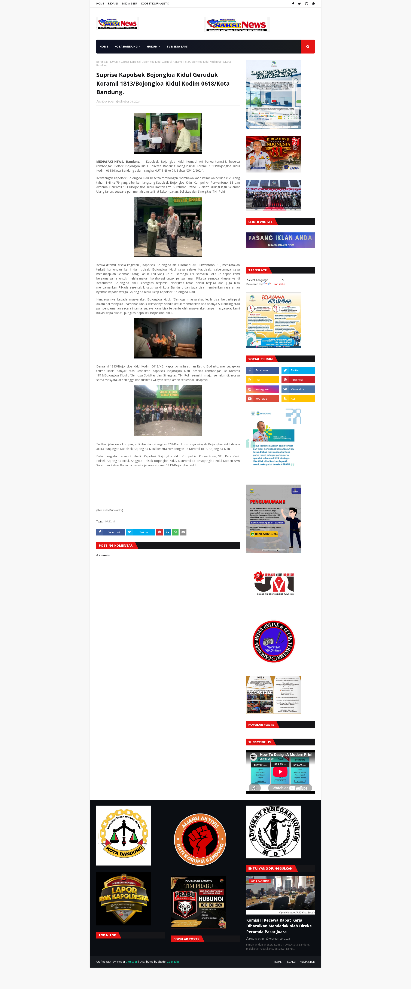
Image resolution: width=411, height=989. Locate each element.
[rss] (262, 379)
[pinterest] (313, 3)
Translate (278, 284)
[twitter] (299, 3)
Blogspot (131, 962)
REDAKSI (113, 3)
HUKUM (113, 62)
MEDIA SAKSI (106, 101)
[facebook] (293, 3)
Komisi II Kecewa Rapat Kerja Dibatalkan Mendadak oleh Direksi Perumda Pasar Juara (279, 926)
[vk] (298, 389)
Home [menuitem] (104, 46)
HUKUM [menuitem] (152, 46)
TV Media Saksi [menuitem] (178, 46)
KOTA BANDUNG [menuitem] (126, 46)
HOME (100, 3)
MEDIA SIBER (129, 3)
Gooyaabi (173, 962)
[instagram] (306, 3)
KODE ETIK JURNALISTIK (155, 3)
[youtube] (262, 398)
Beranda (101, 62)
